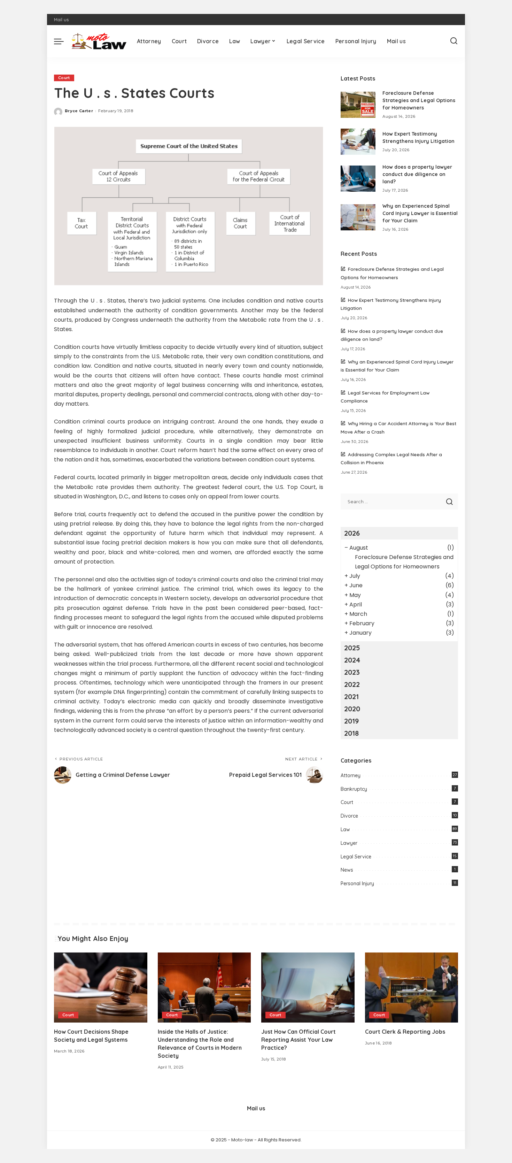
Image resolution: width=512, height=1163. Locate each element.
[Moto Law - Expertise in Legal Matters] (98, 41)
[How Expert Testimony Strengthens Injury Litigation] (358, 142)
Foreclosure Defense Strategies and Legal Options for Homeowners (418, 100)
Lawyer (349, 843)
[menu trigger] (62, 41)
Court (64, 77)
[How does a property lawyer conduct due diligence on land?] (358, 179)
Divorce (349, 816)
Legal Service (356, 857)
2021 (351, 696)
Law (345, 829)
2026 (352, 533)
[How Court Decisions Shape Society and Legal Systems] (100, 987)
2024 (352, 660)
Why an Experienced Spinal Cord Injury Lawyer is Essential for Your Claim (420, 213)
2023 (352, 672)
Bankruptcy (354, 789)
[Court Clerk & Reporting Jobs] (411, 987)
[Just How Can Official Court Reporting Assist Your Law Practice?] (308, 987)
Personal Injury (357, 883)
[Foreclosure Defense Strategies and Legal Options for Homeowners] (358, 105)
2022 (352, 684)
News (347, 870)
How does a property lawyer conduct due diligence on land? (417, 174)
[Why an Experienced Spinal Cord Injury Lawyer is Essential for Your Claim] (358, 217)
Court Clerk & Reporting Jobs (405, 1031)
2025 (352, 647)
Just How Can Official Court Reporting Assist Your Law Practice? (298, 1039)
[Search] (454, 41)
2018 (351, 733)
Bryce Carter (79, 110)
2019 (351, 721)
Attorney (350, 775)
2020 (352, 708)
